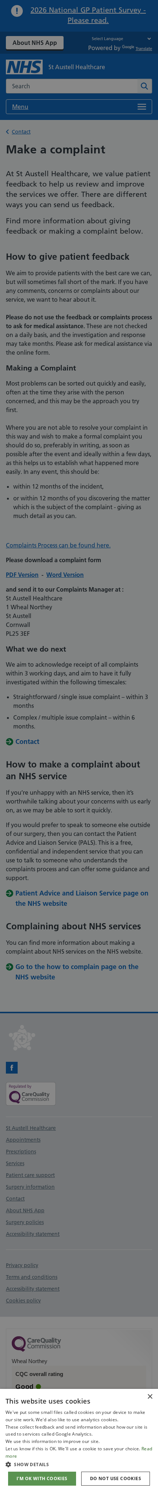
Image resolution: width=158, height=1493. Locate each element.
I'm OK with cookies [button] (42, 1478)
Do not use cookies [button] (115, 1478)
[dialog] (79, 1441)
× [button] (149, 1397)
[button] (79, 1464)
